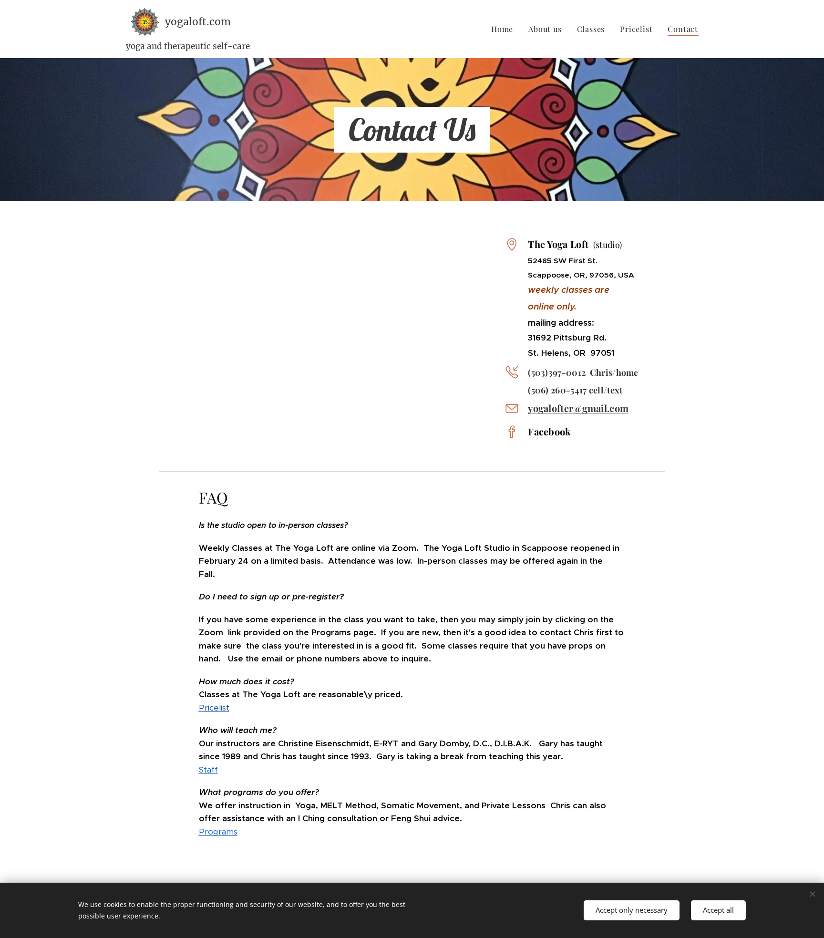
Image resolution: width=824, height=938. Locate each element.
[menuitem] (505, 29)
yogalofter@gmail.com (578, 408)
